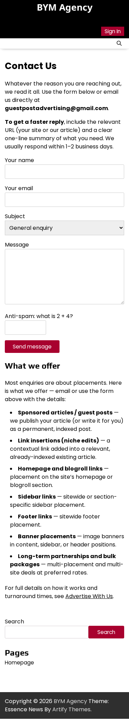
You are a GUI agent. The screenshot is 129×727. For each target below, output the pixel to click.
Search (14, 621)
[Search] (119, 43)
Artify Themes (71, 709)
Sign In (113, 31)
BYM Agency (65, 7)
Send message (32, 346)
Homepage (19, 662)
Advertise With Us (89, 596)
